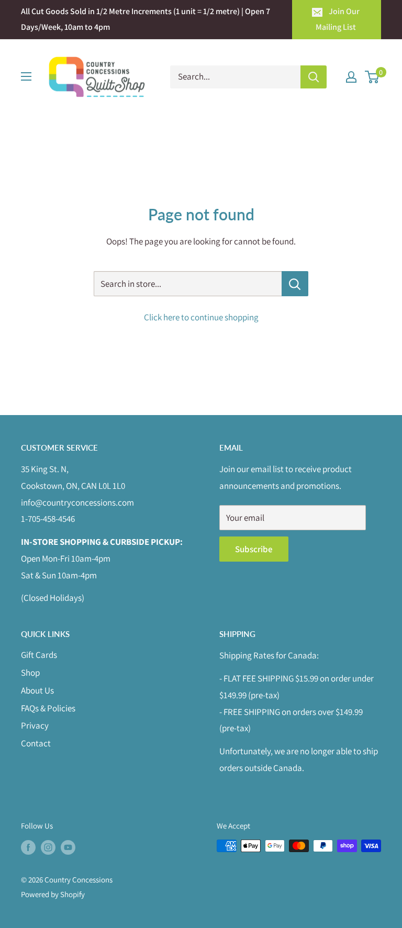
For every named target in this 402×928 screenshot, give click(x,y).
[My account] (351, 77)
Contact (36, 743)
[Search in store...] (295, 283)
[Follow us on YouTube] (68, 847)
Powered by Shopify (53, 894)
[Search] (313, 76)
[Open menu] (26, 76)
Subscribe (254, 549)
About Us (37, 690)
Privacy (35, 725)
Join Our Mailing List (338, 19)
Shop (30, 672)
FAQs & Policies (48, 708)
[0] (372, 77)
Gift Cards (39, 655)
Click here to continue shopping (201, 317)
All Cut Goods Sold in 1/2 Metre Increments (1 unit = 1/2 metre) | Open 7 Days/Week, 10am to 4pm (145, 19)
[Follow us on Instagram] (48, 847)
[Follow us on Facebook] (28, 847)
